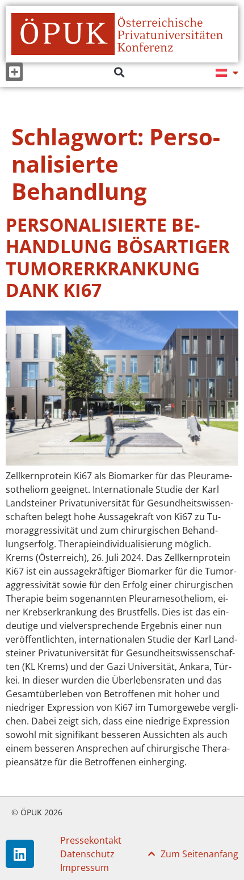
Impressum (84, 867)
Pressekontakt (90, 840)
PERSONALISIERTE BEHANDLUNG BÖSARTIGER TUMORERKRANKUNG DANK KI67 (118, 257)
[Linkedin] (20, 854)
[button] (14, 71)
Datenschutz (87, 854)
